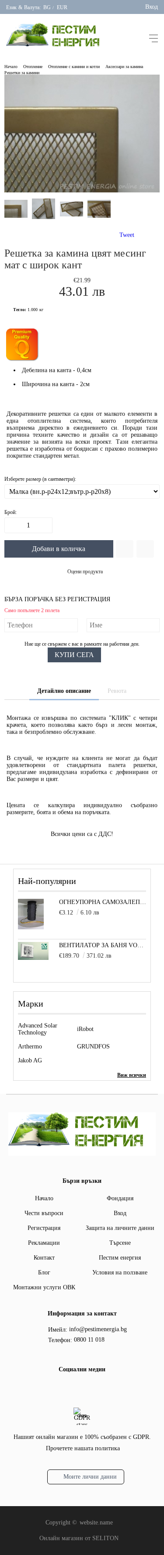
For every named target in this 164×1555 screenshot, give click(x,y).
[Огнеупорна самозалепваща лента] (31, 927)
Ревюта (117, 691)
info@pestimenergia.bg (98, 1329)
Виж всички (131, 1075)
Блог (44, 1272)
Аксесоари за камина (124, 66)
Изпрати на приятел (145, 549)
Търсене (120, 1243)
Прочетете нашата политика (83, 1448)
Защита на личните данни (120, 1228)
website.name (96, 1522)
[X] (88, 1387)
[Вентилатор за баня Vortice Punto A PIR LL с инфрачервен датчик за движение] (33, 958)
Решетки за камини (21, 72)
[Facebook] (74, 1388)
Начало (10, 66)
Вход (151, 6)
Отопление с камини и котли (74, 66)
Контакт (44, 1257)
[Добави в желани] (124, 549)
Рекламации (44, 1243)
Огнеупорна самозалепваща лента (102, 902)
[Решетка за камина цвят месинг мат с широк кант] (82, 190)
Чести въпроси (43, 1213)
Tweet (126, 235)
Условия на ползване (119, 1272)
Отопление (32, 66)
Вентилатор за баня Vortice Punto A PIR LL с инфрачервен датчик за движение (102, 945)
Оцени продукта (85, 572)
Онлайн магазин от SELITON (79, 1538)
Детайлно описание (64, 691)
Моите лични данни (90, 1476)
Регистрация (44, 1228)
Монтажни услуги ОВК (44, 1287)
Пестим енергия (120, 1257)
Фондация (120, 1198)
